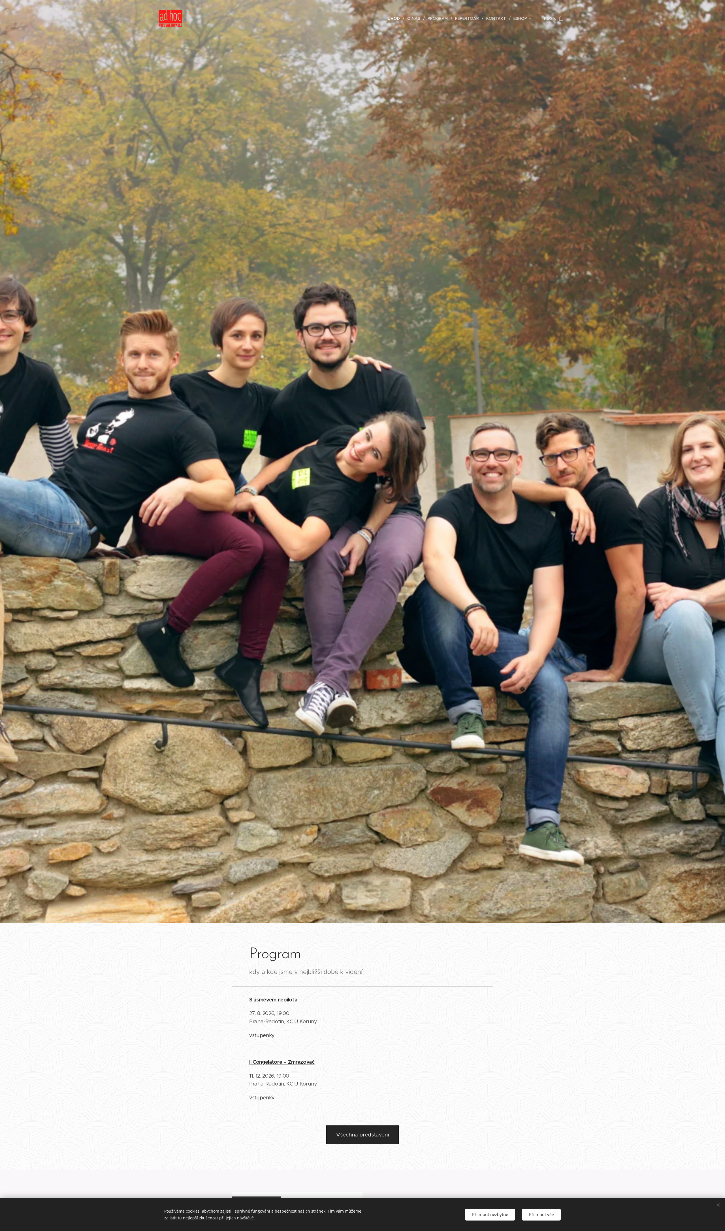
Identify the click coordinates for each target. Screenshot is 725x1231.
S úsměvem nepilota (273, 999)
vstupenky (262, 1035)
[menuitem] (395, 18)
